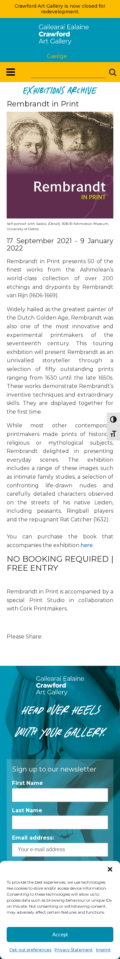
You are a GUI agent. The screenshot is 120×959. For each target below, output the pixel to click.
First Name (27, 783)
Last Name (27, 810)
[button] (110, 869)
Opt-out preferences (30, 949)
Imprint (103, 949)
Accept (60, 934)
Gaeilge (57, 56)
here (87, 545)
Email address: (33, 838)
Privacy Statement (74, 949)
